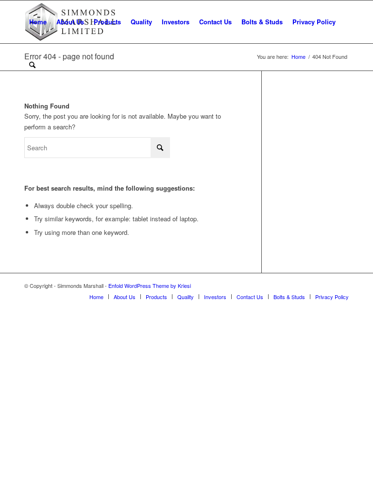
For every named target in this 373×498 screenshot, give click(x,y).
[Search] (32, 64)
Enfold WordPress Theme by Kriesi (149, 285)
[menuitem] (37, 21)
